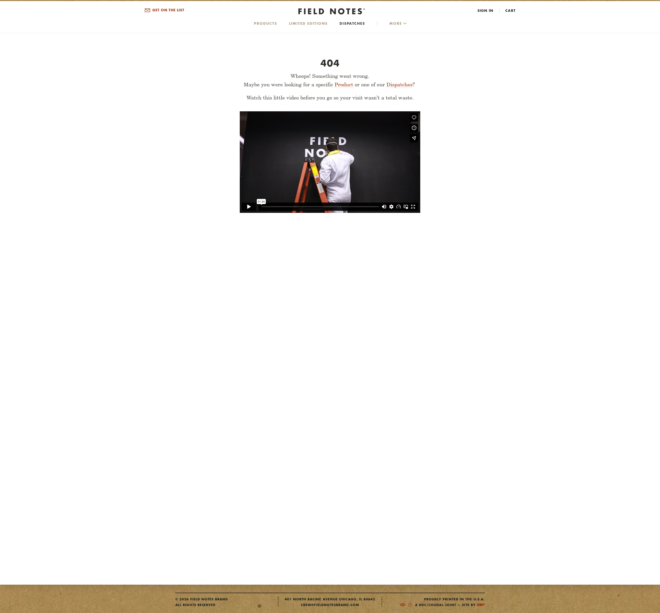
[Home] (330, 11)
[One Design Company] (481, 605)
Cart (510, 10)
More (395, 23)
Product (344, 84)
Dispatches (352, 23)
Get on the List (167, 10)
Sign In (485, 10)
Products (265, 23)
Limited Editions (308, 23)
